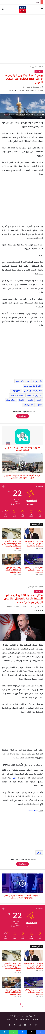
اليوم (30, 400)
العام (39, 400)
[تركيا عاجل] (22, 9)
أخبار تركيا (32, 66)
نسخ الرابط (22, 416)
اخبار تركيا (15, 390)
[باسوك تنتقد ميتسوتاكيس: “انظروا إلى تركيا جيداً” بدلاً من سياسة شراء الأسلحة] (33, 533)
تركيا (21, 400)
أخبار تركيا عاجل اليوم (32, 390)
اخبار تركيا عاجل (16, 395)
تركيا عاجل (10, 400)
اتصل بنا (35, 1019)
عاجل (39, 404)
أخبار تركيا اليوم (22, 381)
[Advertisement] (22, 38)
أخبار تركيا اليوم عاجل (32, 386)
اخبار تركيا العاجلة (34, 395)
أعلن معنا (10, 1019)
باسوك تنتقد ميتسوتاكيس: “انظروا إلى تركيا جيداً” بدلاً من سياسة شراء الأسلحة (33, 543)
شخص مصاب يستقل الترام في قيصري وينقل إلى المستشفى (34, 570)
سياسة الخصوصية (25, 1019)
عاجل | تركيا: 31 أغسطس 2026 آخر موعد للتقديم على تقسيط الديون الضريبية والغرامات (11, 545)
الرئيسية (38, 66)
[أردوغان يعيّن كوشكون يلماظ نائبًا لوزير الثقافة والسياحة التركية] (11, 559)
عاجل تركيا (28, 404)
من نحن (17, 1019)
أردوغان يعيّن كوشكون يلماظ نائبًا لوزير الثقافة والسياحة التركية (20, 2)
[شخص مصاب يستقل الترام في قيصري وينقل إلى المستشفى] (33, 559)
